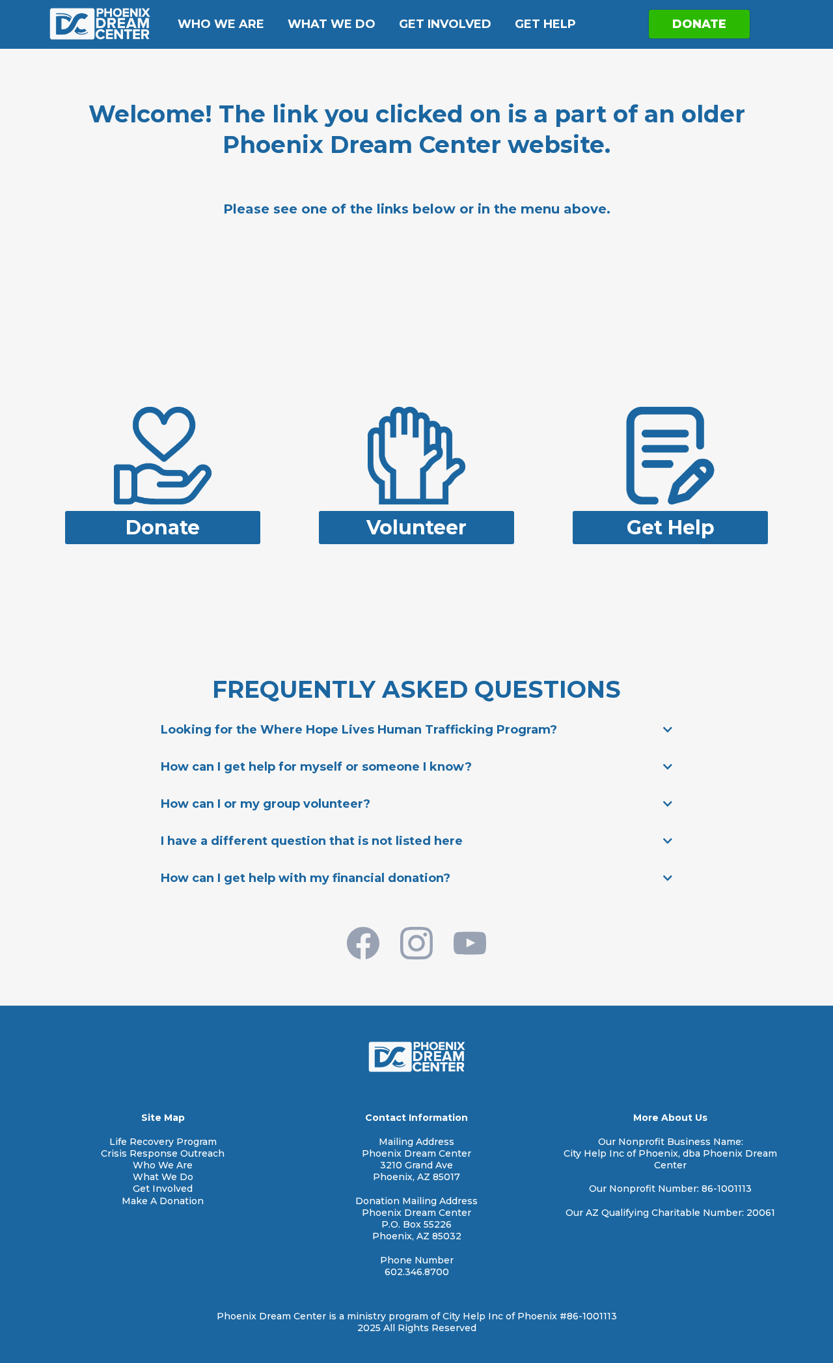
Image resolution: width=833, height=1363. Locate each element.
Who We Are (221, 24)
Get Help (545, 24)
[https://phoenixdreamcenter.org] (99, 24)
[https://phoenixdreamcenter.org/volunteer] (416, 454)
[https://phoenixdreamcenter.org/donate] (163, 454)
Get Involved (445, 24)
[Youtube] (470, 943)
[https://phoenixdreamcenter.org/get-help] (670, 454)
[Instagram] (416, 943)
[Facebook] (363, 943)
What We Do (332, 24)
